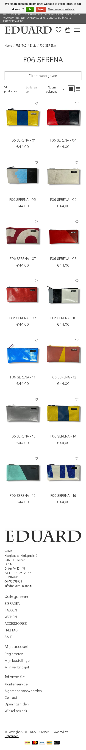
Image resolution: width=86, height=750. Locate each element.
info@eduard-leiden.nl (18, 586)
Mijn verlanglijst (17, 667)
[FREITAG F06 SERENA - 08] (63, 235)
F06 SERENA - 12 (63, 377)
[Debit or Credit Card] (57, 743)
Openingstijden (17, 704)
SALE (8, 636)
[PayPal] (50, 743)
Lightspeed (12, 736)
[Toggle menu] (76, 29)
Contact (11, 697)
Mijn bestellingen (18, 660)
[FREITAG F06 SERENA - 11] (23, 354)
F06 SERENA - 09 (22, 317)
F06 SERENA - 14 (63, 436)
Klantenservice (16, 684)
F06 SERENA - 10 (63, 317)
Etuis (33, 45)
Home (8, 45)
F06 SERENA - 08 (63, 258)
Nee (41, 9)
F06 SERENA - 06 (63, 199)
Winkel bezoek (16, 710)
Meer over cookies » (61, 9)
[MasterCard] (35, 743)
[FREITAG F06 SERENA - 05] (23, 176)
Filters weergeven (43, 75)
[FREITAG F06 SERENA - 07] (23, 235)
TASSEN (11, 610)
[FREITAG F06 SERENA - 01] (23, 117)
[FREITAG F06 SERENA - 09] (23, 295)
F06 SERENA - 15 (23, 495)
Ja (29, 9)
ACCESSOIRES (16, 623)
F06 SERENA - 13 (22, 436)
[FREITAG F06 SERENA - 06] (63, 176)
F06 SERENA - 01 (23, 140)
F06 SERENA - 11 (22, 377)
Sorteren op (31, 89)
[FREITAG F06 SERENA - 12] (63, 354)
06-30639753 (13, 581)
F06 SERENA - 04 (63, 140)
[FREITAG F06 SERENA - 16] (63, 472)
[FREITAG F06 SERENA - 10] (63, 295)
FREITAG (21, 45)
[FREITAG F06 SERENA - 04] (63, 117)
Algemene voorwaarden (23, 690)
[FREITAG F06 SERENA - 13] (23, 413)
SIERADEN (12, 603)
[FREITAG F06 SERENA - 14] (63, 413)
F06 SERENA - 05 (22, 199)
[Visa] (42, 743)
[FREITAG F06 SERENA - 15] (23, 472)
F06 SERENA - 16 (63, 495)
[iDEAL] (27, 743)
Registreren (14, 653)
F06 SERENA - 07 (23, 258)
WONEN (11, 616)
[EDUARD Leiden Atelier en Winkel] (28, 29)
